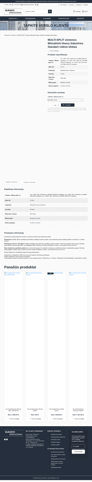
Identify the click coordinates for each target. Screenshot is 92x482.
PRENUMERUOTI (28, 249)
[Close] (80, 221)
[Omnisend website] (46, 259)
